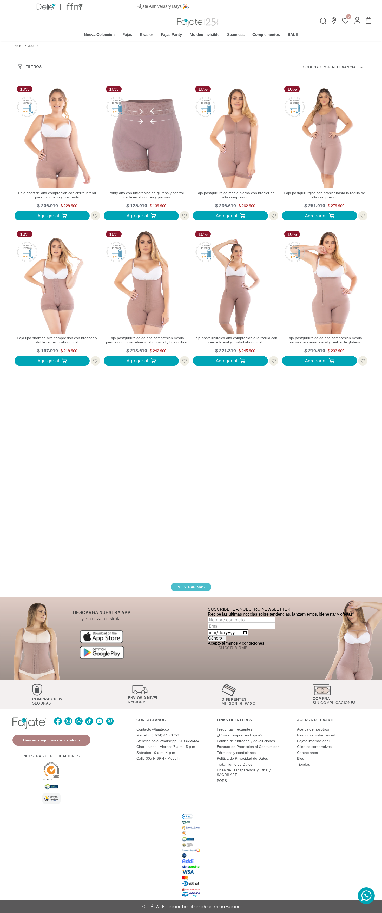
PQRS (222, 781)
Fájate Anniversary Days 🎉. (162, 6)
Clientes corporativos (314, 747)
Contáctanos (307, 753)
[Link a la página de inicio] (17, 45)
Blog (300, 758)
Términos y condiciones (236, 753)
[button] (357, 21)
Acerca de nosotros (313, 729)
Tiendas (303, 764)
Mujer (33, 45)
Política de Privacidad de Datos (242, 758)
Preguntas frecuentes (234, 729)
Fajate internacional (313, 741)
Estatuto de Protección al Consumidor (248, 747)
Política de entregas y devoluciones (246, 741)
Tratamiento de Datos (234, 764)
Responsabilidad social (316, 735)
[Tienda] (334, 20)
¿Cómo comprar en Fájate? (239, 735)
